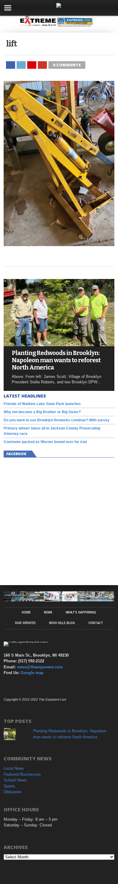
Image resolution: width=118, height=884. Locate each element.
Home (26, 612)
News (48, 612)
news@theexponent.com (40, 667)
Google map (32, 672)
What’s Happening (81, 612)
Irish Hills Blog (62, 622)
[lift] (59, 244)
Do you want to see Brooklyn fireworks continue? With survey (57, 420)
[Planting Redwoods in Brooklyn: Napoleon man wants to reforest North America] (59, 344)
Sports (9, 786)
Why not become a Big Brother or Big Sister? (42, 412)
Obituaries (12, 792)
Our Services (25, 622)
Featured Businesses (22, 774)
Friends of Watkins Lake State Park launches (42, 404)
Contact (95, 622)
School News (15, 780)
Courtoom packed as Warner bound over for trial (45, 442)
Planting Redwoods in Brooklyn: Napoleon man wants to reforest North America (56, 360)
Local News (14, 768)
